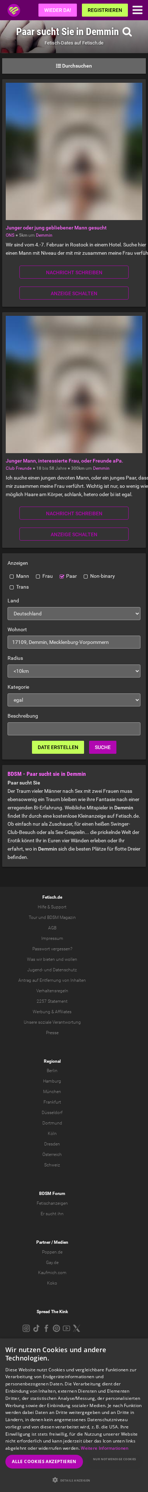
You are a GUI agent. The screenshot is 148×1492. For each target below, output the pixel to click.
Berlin (52, 1070)
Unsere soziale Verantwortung (52, 1022)
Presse (52, 1032)
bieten (49, 959)
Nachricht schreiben (74, 272)
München (52, 1091)
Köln (52, 1133)
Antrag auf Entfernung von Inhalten (52, 980)
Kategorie (18, 687)
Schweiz (52, 1165)
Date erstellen (58, 747)
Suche (103, 747)
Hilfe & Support (52, 907)
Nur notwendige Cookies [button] (114, 1459)
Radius (15, 658)
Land (13, 600)
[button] (74, 1480)
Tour (33, 917)
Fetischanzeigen (52, 1203)
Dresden (52, 1144)
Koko (52, 1283)
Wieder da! (57, 10)
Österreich (52, 1154)
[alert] (74, 1415)
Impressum (52, 938)
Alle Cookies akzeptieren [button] (44, 1461)
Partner (43, 1242)
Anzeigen (18, 563)
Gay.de (52, 1262)
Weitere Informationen (104, 1448)
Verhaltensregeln (52, 990)
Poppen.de (52, 1252)
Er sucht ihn (52, 1213)
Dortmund (52, 1123)
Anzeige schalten (74, 293)
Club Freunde (19, 468)
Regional (52, 1061)
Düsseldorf (52, 1112)
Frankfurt (52, 1102)
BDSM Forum (52, 1193)
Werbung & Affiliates (52, 1011)
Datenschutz (65, 969)
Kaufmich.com (52, 1272)
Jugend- (35, 969)
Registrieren (105, 10)
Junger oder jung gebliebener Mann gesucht (56, 228)
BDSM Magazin (61, 917)
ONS (10, 235)
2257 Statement (52, 1001)
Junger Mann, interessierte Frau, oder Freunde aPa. (64, 461)
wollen (71, 959)
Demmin (44, 235)
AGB (52, 927)
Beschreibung (23, 716)
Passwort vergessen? (52, 948)
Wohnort (17, 629)
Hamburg (52, 1081)
